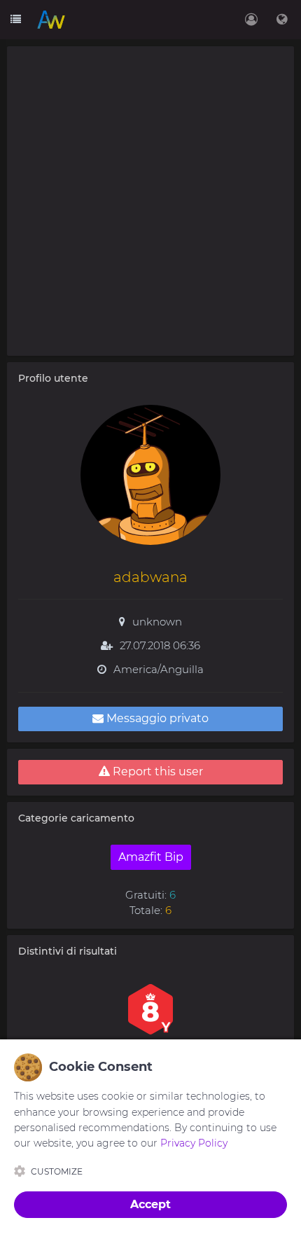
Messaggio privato (156, 718)
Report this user (156, 771)
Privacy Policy (193, 1143)
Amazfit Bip (150, 857)
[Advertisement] (150, 201)
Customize (57, 1171)
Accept (150, 1204)
